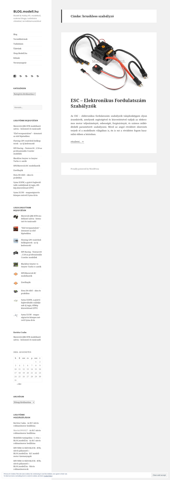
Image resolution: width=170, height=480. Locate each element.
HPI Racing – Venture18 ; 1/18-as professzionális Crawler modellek (27, 151)
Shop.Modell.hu (20, 53)
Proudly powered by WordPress (85, 169)
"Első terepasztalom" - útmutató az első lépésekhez (30, 231)
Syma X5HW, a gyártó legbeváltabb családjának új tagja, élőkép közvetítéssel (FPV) (27, 185)
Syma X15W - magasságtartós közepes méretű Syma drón (30, 317)
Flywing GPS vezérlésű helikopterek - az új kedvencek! (31, 243)
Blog (15, 34)
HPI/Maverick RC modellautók (26, 165)
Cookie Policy (48, 476)
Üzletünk (17, 48)
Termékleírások (20, 39)
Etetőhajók (18, 170)
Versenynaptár (20, 62)
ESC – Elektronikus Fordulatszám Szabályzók (108, 103)
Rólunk (16, 58)
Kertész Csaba (19, 423)
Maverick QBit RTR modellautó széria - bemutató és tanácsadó (31, 219)
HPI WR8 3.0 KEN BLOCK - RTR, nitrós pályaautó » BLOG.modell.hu (27, 451)
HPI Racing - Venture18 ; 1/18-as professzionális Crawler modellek (31, 255)
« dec (19, 384)
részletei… (77, 141)
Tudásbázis (18, 44)
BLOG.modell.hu (26, 11)
